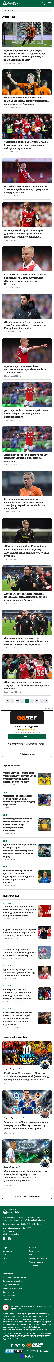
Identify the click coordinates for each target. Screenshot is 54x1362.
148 (36, 701)
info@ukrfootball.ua (11, 1234)
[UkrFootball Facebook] (4, 1238)
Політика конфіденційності (15, 1277)
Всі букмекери (27, 754)
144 (17, 701)
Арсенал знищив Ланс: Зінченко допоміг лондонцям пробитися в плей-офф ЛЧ (19, 952)
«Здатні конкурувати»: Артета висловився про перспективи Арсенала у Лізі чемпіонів (19, 932)
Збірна (5, 1247)
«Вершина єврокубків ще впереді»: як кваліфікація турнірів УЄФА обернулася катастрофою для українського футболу (26, 1176)
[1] (8, 701)
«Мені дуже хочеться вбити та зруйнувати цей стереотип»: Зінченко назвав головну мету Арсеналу (26, 641)
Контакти (7, 1299)
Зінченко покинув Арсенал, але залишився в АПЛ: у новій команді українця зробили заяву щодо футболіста (19, 911)
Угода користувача (11, 1285)
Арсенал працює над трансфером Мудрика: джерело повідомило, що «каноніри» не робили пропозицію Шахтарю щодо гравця (24, 55)
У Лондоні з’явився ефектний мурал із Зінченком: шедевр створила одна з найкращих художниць (26, 145)
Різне (31, 1255)
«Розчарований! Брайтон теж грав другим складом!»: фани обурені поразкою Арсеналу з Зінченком (23, 233)
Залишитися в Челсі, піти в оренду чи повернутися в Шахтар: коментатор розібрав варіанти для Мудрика (26, 1125)
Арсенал (7, 903)
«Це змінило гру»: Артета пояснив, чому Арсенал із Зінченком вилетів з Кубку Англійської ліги (25, 325)
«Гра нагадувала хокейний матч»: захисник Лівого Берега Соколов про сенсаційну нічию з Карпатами (17, 824)
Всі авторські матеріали (27, 1196)
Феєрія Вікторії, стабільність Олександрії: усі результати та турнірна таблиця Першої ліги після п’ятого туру (19, 777)
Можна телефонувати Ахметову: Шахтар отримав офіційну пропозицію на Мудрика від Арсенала (26, 100)
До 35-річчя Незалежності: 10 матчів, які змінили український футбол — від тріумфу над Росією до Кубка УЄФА (26, 1076)
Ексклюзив (34, 1251)
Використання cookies (13, 1281)
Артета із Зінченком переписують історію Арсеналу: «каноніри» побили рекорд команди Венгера (25, 596)
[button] (43, 3)
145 (22, 701)
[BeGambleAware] (36, 1351)
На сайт (27, 736)
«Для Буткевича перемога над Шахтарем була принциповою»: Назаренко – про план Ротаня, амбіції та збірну (19, 850)
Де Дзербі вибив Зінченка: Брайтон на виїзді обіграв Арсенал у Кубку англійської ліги (26, 413)
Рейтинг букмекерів (38, 1258)
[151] (46, 701)
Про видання (8, 1274)
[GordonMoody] (34, 1345)
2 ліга (5, 1262)
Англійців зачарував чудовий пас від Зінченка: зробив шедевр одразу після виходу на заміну (26, 189)
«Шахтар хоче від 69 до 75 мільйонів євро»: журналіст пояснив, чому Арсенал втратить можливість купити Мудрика (26, 551)
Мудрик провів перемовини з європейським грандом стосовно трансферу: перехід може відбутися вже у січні (25, 503)
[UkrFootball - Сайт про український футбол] (10, 3)
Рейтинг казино (36, 1262)
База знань (33, 1266)
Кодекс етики (9, 1292)
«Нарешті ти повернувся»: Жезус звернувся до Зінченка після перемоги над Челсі (26, 685)
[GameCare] (27, 1356)
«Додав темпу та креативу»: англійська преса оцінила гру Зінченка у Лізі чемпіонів (19, 972)
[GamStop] (14, 1351)
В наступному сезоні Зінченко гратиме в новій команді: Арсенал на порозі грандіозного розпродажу (18, 994)
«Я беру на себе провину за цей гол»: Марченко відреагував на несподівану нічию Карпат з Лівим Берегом (18, 876)
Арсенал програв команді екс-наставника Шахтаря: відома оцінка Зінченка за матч (25, 369)
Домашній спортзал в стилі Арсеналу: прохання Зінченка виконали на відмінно (26, 457)
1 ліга (5, 1258)
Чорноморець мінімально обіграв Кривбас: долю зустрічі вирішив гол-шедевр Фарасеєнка (19, 800)
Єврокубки (7, 1251)
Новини (32, 1247)
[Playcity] (18, 1345)
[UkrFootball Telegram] (9, 1238)
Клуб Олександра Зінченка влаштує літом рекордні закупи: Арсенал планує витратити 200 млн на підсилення (17, 1018)
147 (32, 701)
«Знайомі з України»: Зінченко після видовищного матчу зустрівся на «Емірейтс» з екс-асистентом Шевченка (25, 279)
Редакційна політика (12, 1288)
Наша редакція (9, 1295)
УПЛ (5, 792)
